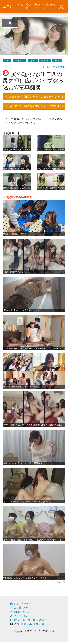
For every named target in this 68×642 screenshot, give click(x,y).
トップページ (21, 603)
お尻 (33, 60)
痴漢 (57, 60)
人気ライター (49, 6)
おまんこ (20, 60)
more (59, 582)
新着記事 (26, 624)
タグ (37, 6)
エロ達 (8, 6)
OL (7, 60)
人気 (29, 6)
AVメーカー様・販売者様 (28, 620)
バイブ (45, 60)
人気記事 (38, 624)
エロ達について (22, 607)
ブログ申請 (20, 616)
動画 (20, 6)
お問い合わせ (21, 612)
